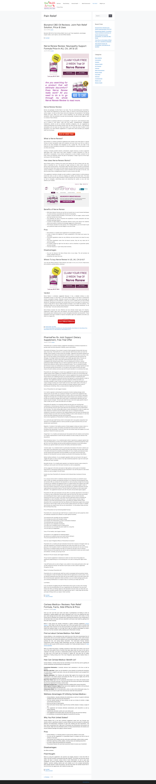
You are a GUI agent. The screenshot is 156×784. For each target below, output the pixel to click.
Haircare (97, 68)
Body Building (66, 3)
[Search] (110, 15)
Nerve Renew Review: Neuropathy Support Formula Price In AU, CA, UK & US (65, 47)
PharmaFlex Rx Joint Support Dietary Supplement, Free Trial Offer (62, 338)
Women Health (98, 82)
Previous (46, 777)
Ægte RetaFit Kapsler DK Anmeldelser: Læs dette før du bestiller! (102, 45)
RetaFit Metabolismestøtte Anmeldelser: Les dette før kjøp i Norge (103, 36)
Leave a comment (49, 596)
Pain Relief (95, 3)
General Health (75, 3)
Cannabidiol (98, 60)
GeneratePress (86, 782)
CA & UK (47, 327)
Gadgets (97, 62)
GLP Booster (98, 66)
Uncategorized (98, 78)
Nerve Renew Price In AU (49, 329)
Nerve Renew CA (75, 327)
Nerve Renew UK (58, 329)
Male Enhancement (86, 3)
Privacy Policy (60, 7)
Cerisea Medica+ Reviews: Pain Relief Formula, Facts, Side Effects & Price (62, 605)
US (70, 329)
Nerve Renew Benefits (67, 327)
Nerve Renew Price (83, 327)
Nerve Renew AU (58, 327)
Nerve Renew (52, 327)
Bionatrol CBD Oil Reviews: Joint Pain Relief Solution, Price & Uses (65, 26)
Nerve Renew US (65, 329)
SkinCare (59, 3)
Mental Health (98, 72)
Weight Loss (102, 3)
